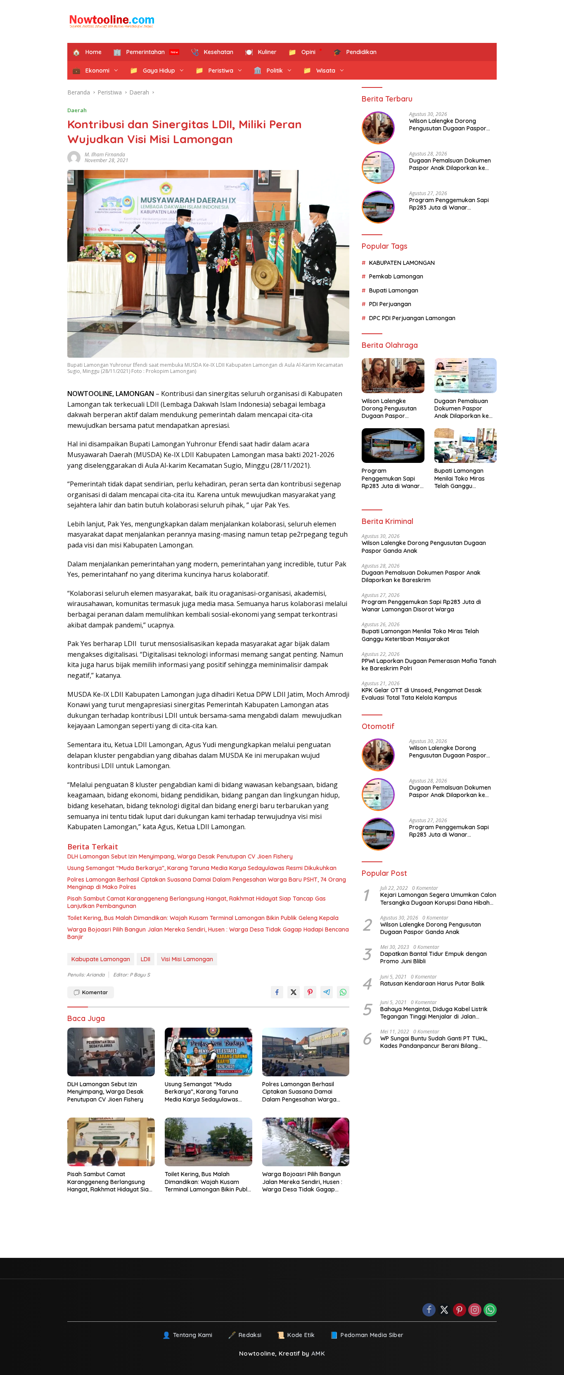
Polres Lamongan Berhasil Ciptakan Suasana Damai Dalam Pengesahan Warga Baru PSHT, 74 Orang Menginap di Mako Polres (206, 883)
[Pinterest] (459, 1310)
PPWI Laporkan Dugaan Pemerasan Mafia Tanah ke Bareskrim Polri (429, 664)
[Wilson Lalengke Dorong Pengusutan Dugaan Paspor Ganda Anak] (378, 127)
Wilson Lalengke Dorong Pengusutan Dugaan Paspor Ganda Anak (447, 124)
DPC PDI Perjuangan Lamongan (412, 317)
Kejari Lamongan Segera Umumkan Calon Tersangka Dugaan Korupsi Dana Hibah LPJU (438, 898)
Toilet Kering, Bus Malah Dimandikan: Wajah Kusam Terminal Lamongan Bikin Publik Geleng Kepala (203, 918)
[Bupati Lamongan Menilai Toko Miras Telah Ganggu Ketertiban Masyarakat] (465, 445)
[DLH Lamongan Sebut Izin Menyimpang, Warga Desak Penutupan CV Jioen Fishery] (111, 1052)
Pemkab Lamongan (396, 276)
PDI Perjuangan (390, 304)
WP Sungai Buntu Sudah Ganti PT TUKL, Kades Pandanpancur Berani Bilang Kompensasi (433, 1042)
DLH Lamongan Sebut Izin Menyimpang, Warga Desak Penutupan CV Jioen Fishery (180, 856)
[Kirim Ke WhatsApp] (343, 992)
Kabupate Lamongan (100, 959)
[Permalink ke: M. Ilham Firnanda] (76, 157)
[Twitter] (444, 1310)
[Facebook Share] (277, 992)
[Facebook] (429, 1310)
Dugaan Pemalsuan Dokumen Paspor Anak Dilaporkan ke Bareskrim (450, 164)
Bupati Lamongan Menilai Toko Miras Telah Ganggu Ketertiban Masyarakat (459, 478)
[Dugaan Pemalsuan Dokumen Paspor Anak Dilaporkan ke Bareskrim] (378, 167)
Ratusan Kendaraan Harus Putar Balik (432, 983)
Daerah (77, 110)
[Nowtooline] (112, 21)
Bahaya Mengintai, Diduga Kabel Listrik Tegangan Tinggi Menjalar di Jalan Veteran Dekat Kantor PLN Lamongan (434, 1012)
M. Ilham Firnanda (105, 154)
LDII (145, 959)
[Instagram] (474, 1310)
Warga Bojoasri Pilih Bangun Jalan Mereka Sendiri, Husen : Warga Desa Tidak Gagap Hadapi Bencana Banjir (208, 933)
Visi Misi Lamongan (187, 959)
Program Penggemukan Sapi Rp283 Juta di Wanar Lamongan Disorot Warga (449, 203)
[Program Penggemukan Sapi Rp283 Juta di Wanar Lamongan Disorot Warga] (378, 207)
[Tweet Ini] (293, 992)
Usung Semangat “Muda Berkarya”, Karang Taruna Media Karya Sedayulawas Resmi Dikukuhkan (202, 868)
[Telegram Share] (326, 992)
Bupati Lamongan (393, 290)
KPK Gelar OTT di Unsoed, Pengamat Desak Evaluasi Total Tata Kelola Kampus (422, 693)
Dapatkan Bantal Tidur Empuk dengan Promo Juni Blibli (433, 957)
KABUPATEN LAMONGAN (402, 263)
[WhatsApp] (490, 1310)
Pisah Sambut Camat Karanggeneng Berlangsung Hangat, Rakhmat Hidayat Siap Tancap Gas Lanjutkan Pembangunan (196, 902)
